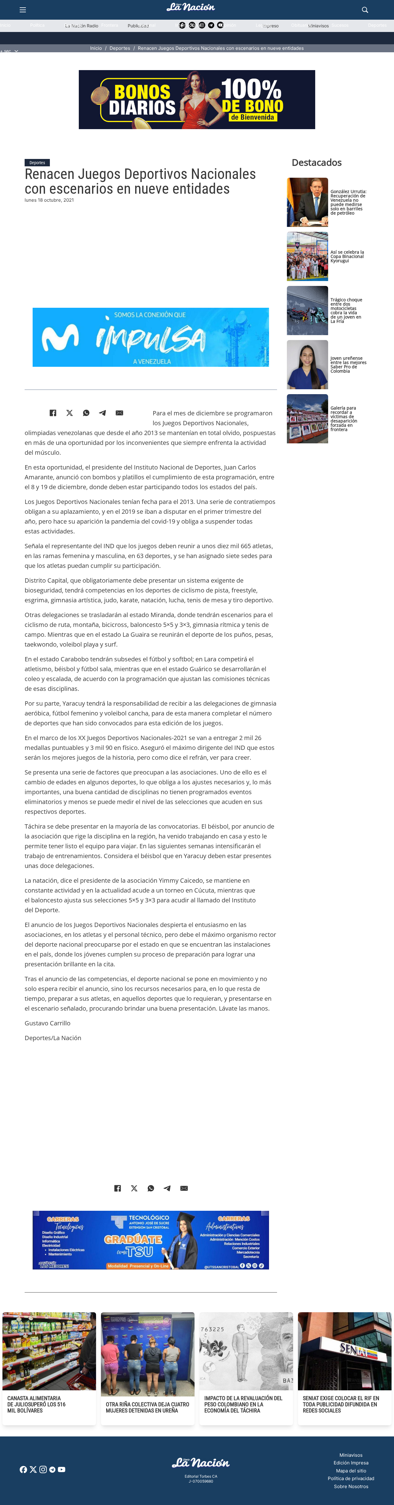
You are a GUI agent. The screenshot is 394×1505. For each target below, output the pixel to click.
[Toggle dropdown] (16, 51)
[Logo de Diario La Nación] (201, 1464)
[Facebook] (53, 413)
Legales (263, 25)
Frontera (109, 25)
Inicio (5, 25)
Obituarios (301, 25)
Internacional (188, 25)
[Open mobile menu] (23, 9)
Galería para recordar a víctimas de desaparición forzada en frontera (344, 418)
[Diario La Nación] (190, 9)
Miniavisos (351, 1455)
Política (37, 25)
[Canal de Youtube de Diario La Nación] (61, 1472)
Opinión (228, 25)
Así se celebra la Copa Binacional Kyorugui (347, 256)
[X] (69, 413)
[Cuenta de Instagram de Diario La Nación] (43, 1472)
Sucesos (340, 25)
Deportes (377, 25)
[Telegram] (102, 413)
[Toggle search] (365, 10)
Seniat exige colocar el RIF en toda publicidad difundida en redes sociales (341, 1404)
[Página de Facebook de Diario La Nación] (23, 1471)
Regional (73, 25)
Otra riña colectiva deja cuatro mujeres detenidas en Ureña (147, 1407)
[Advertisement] (151, 247)
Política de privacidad (351, 1478)
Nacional (146, 25)
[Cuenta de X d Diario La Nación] (33, 1472)
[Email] (119, 413)
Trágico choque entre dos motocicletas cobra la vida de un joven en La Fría (346, 310)
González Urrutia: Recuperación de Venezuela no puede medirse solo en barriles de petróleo (349, 202)
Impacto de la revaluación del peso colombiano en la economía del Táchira (243, 1404)
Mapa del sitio (351, 1471)
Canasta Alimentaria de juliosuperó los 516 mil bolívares (36, 1404)
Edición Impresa (351, 1463)
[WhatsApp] (86, 413)
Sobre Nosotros (351, 1486)
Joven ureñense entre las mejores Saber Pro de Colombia (349, 364)
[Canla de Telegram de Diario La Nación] (52, 1471)
